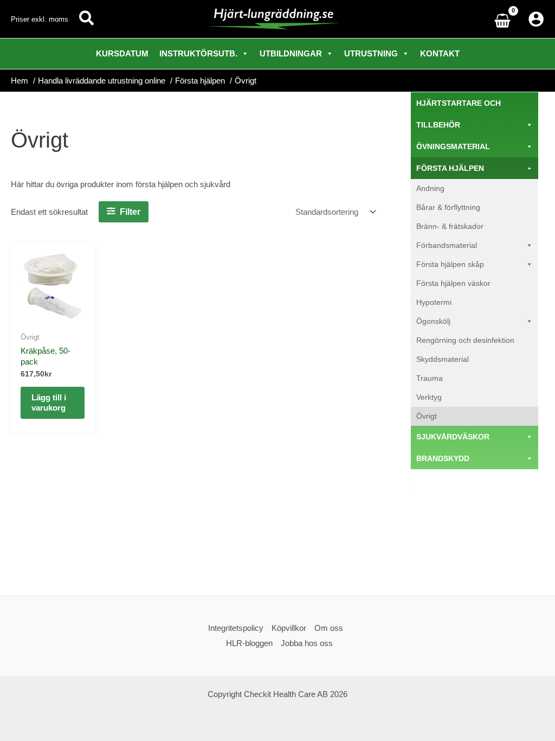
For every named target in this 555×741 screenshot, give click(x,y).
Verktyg (429, 397)
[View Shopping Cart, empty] (505, 19)
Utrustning (371, 53)
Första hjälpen (450, 168)
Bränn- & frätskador (449, 226)
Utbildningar (291, 53)
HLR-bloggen (249, 643)
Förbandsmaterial (446, 245)
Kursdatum (122, 53)
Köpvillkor (289, 628)
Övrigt (426, 416)
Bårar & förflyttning (448, 207)
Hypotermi (433, 302)
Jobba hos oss (307, 643)
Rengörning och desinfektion (465, 340)
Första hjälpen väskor (453, 283)
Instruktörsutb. (198, 53)
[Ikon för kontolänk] (536, 19)
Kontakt (440, 53)
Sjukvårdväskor (452, 436)
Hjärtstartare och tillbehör (458, 114)
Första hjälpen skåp (450, 264)
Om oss (328, 628)
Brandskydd (442, 458)
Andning (430, 188)
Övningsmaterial (453, 146)
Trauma (429, 378)
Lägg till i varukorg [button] (48, 403)
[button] (87, 19)
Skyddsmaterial (442, 359)
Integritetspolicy (235, 628)
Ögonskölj (433, 321)
